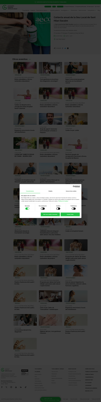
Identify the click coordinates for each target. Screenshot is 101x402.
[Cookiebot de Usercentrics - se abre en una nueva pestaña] (74, 187)
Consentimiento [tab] (30, 191)
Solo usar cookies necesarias (50, 214)
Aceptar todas (70, 214)
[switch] (43, 209)
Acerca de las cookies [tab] (71, 191)
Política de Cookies (63, 201)
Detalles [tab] (50, 191)
